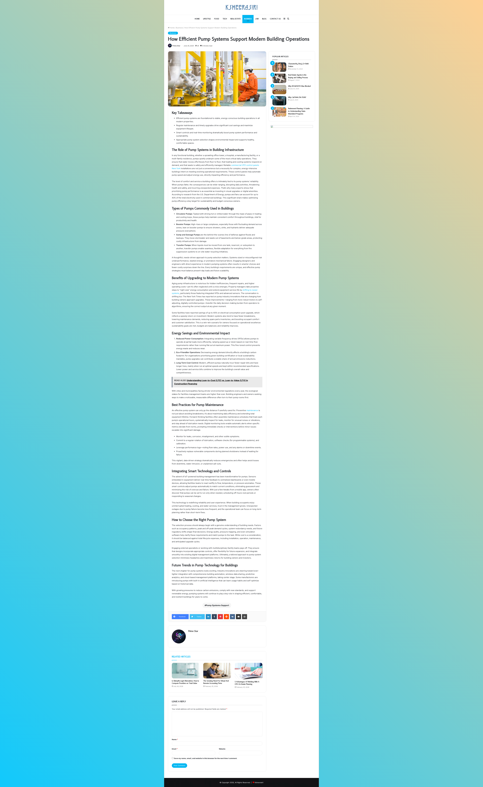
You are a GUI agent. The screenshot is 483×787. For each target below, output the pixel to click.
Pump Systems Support (217, 605)
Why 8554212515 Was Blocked (299, 86)
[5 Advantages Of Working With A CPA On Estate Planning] (248, 671)
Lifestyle (207, 19)
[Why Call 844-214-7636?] (279, 100)
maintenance (252, 410)
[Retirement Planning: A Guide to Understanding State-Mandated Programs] (279, 112)
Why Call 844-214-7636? (297, 97)
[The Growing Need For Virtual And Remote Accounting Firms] (217, 670)
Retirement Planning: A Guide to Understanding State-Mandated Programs (299, 111)
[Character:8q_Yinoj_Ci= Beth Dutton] (279, 67)
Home (197, 19)
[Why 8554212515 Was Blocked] (279, 89)
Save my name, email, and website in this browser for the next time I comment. (205, 758)
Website (222, 749)
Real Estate (235, 19)
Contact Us (275, 19)
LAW (257, 19)
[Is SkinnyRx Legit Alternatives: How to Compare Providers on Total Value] (185, 670)
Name (175, 739)
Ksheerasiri (259, 782)
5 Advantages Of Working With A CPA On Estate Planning (247, 683)
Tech (225, 19)
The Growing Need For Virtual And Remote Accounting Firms (216, 682)
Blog (264, 19)
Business (248, 19)
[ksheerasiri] (241, 7)
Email (175, 749)
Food (216, 19)
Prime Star (176, 46)
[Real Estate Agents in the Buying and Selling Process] (279, 78)
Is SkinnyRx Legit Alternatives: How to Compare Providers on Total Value (185, 682)
